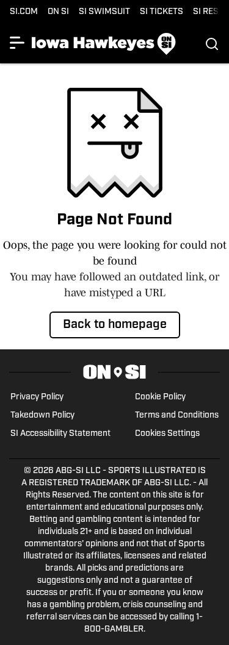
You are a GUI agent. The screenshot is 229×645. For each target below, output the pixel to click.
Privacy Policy (37, 397)
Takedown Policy (42, 415)
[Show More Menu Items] (17, 42)
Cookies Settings (167, 433)
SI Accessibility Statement (60, 433)
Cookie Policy (160, 397)
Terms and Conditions (177, 415)
